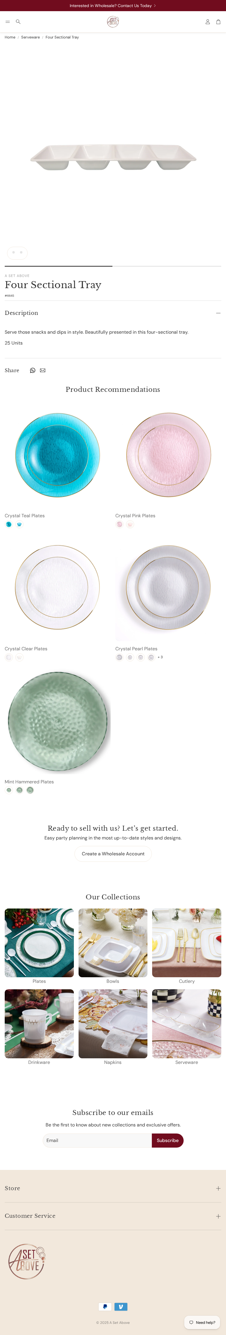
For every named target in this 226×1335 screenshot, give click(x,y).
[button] (8, 21)
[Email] (42, 370)
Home (10, 37)
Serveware (30, 37)
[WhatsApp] (32, 370)
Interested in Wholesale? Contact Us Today (111, 6)
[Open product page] (58, 455)
